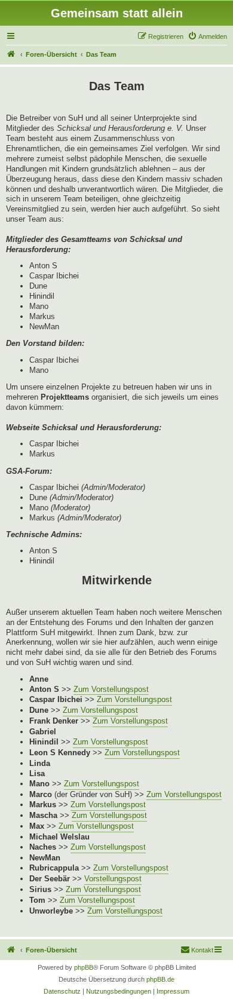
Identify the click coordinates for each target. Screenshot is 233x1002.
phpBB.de (160, 979)
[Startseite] (11, 54)
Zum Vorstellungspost (111, 689)
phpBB (83, 967)
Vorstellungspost (113, 878)
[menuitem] (207, 36)
